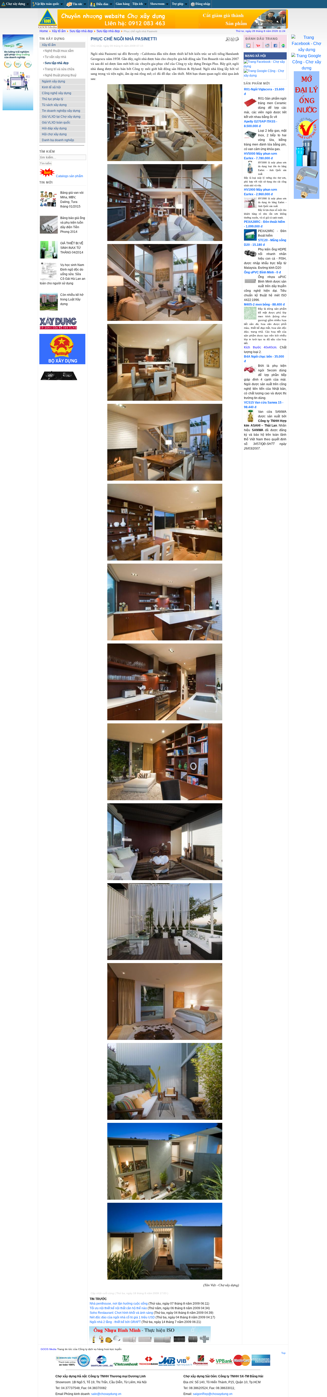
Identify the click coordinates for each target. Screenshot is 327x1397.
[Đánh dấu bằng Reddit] (267, 46)
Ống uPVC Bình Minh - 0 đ (262, 272)
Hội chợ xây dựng (54, 134)
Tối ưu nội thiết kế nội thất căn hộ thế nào (119, 1308)
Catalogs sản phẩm (69, 176)
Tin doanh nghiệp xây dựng (61, 111)
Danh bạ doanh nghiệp (58, 140)
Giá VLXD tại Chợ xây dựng (61, 116)
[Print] (232, 38)
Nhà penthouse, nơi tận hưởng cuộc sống (119, 1303)
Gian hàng (123, 4)
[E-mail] (237, 38)
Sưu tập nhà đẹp (81, 31)
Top (283, 1353)
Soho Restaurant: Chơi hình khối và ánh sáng (122, 1313)
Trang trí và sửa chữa (59, 69)
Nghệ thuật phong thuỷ (60, 75)
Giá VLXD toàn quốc (56, 122)
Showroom (157, 4)
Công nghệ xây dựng (56, 93)
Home (44, 31)
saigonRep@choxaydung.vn (212, 1394)
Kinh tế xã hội (51, 87)
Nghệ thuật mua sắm (59, 51)
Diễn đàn (102, 4)
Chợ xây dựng (15, 4)
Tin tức (77, 4)
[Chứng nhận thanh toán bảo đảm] (163, 1366)
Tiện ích (137, 4)
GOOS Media (48, 1349)
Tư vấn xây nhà (55, 57)
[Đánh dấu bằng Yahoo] (258, 47)
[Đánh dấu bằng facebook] (275, 46)
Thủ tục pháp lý (52, 99)
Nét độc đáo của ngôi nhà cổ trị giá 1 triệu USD (123, 1317)
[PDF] (228, 38)
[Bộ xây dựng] (62, 363)
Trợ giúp (177, 4)
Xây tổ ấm (59, 31)
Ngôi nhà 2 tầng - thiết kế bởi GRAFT (116, 1322)
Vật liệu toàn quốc (47, 4)
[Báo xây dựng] (58, 331)
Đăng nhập (202, 4)
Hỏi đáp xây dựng (54, 128)
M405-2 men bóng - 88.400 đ (264, 304)
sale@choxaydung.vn (106, 1394)
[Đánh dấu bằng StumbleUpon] (283, 46)
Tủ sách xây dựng (54, 105)
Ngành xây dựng (53, 81)
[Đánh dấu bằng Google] (248, 47)
